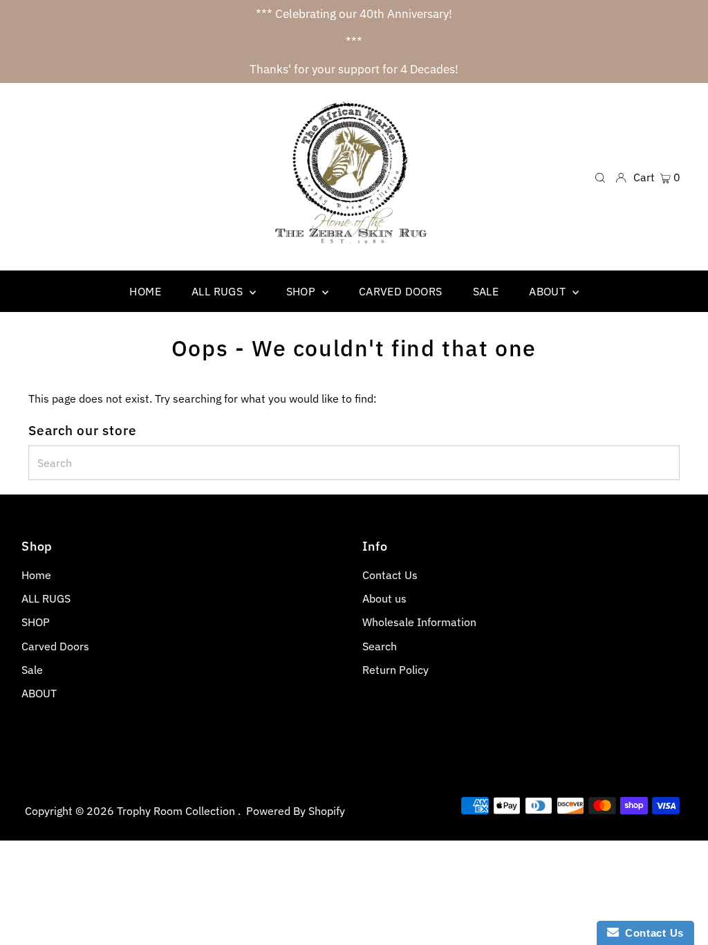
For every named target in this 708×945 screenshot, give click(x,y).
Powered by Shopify (295, 811)
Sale (32, 670)
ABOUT (39, 693)
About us (384, 598)
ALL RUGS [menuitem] (219, 291)
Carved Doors (55, 646)
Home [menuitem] (145, 291)
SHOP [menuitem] (302, 291)
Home (36, 575)
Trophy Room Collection (177, 811)
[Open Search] (600, 176)
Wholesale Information (419, 622)
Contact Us (390, 575)
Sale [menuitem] (486, 291)
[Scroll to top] (680, 917)
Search (379, 646)
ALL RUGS (46, 598)
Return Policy (395, 670)
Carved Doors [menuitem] (400, 291)
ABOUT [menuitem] (548, 291)
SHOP (35, 622)
